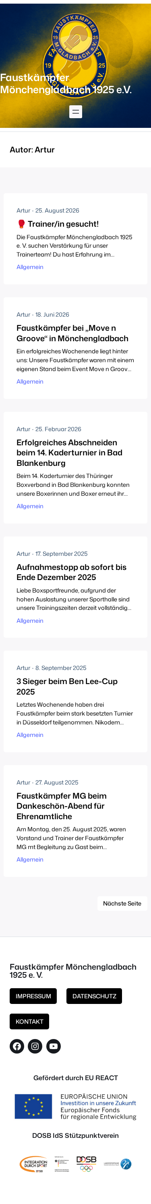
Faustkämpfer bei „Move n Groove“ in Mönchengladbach (72, 333)
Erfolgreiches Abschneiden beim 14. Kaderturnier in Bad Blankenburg (69, 452)
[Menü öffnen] (75, 111)
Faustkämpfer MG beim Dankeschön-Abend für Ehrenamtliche (62, 806)
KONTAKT (29, 1021)
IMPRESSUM (33, 996)
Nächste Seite (122, 903)
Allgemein (30, 267)
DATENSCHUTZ (94, 996)
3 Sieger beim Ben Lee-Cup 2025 (67, 686)
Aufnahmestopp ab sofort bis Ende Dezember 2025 (71, 572)
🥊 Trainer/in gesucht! (58, 224)
